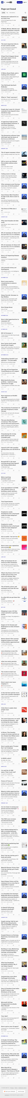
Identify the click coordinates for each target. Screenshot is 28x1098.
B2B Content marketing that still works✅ (10, 844)
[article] (14, 21)
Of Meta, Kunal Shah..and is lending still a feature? (10, 74)
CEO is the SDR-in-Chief (7, 166)
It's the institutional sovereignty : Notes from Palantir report (9, 48)
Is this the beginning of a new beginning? (8, 21)
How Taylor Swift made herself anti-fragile (8, 344)
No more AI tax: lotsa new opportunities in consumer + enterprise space (8, 453)
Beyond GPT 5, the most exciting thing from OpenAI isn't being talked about (10, 463)
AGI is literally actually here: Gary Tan (10, 154)
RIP (2, 210)
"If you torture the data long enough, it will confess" (10, 335)
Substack (7, 1095)
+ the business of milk (6, 822)
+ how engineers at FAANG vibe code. (10, 385)
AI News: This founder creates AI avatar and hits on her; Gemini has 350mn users (10, 734)
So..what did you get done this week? (10, 598)
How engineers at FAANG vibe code (9, 396)
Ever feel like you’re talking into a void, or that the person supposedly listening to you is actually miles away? (10, 565)
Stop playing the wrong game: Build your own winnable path (8, 435)
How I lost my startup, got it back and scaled (9, 856)
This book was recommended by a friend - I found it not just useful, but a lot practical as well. (10, 287)
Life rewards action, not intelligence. (10, 271)
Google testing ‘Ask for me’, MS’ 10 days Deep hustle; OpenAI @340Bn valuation (9, 923)
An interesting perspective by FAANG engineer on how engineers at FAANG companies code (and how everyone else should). (10, 400)
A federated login (5, 467)
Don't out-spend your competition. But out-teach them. (9, 847)
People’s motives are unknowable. (9, 538)
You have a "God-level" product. (9, 188)
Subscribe (19, 2)
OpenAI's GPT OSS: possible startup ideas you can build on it (10, 449)
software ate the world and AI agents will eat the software (10, 141)
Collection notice (22, 1087)
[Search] (25, 12)
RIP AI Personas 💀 (7, 333)
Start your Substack (10, 1091)
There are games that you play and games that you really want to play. (9, 439)
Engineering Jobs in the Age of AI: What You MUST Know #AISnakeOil (10, 1055)
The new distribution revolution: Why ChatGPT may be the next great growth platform (10, 421)
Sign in (25, 2)
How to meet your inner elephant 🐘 (8, 683)
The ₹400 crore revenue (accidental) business (8, 819)
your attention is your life (9, 651)
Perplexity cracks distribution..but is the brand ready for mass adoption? (10, 513)
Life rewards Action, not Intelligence (8, 268)
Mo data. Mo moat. (6, 760)
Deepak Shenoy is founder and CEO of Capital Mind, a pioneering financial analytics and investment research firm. (10, 941)
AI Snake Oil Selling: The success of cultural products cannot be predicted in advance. (10, 1041)
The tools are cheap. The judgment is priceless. (10, 617)
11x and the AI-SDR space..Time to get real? (8, 771)
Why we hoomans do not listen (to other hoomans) (9, 561)
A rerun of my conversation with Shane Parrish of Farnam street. (9, 299)
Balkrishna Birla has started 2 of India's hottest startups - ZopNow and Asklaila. (10, 899)
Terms (16, 1087)
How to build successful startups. (9, 796)
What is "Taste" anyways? (9, 97)
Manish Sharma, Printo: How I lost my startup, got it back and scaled (10, 869)
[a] (24, 58)
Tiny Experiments (7, 501)
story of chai (4, 309)
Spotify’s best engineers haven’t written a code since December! (9, 176)
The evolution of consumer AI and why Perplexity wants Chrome (10, 409)
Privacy (12, 1087)
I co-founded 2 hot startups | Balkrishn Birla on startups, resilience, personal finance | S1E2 (10, 895)
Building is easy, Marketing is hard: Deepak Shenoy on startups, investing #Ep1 (10, 950)
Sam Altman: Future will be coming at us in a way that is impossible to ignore (10, 883)
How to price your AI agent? (10, 1026)
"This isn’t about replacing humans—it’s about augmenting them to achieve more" (10, 1073)
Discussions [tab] (12, 12)
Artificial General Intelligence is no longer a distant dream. (9, 724)
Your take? (4, 1016)
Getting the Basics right (7, 911)
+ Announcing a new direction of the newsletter (10, 1008)
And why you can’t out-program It (9, 99)
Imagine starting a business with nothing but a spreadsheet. (9, 493)
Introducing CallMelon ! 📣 (7, 601)
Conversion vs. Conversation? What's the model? (10, 1029)
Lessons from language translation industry (9, 259)
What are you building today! (8, 362)
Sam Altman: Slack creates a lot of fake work (9, 225)
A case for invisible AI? (6, 774)
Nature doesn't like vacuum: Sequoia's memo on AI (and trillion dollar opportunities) (10, 640)
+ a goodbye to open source (8, 480)
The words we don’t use (8, 672)
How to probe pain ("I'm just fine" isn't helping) (9, 747)
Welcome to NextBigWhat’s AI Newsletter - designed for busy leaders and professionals (8, 738)
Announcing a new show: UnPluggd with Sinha (9, 977)
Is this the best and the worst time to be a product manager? (10, 693)
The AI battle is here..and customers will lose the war (10, 587)
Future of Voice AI (7, 781)
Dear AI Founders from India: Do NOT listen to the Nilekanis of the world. (10, 990)
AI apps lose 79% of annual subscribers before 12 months (8, 127)
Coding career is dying (8, 174)
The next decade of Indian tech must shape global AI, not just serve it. (10, 994)
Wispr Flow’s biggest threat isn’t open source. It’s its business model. (10, 57)
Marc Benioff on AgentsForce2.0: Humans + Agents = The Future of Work (10, 1069)
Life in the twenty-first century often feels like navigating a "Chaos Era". (10, 750)
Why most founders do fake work (10, 221)
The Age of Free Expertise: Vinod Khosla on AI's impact (10, 370)
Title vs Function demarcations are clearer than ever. (9, 697)
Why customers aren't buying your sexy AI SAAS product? (10, 185)
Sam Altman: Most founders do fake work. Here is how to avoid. (10, 196)
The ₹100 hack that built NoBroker (8, 86)
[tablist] (8, 12)
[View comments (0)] (8, 25)
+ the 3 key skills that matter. (8, 373)
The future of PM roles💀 (9, 208)
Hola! (2, 711)
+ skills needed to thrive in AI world (10, 886)
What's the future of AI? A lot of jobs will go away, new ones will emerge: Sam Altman (10, 574)
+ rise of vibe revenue (6, 644)
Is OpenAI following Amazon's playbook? (7, 908)
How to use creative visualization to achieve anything (9, 283)
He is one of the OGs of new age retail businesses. (10, 873)
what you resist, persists (9, 661)
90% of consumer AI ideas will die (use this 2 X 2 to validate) (10, 233)
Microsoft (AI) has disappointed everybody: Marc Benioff (9, 1004)
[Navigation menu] (3, 2)
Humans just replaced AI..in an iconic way (9, 17)
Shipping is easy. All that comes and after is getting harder (9, 612)
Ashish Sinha (8, 23)
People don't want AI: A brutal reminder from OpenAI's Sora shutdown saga (10, 111)
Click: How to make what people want (9, 708)
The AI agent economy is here (10, 152)
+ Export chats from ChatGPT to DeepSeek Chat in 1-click (9, 927)
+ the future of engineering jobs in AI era (10, 1046)
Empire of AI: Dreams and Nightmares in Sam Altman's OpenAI (10, 626)
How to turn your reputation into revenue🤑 (10, 546)
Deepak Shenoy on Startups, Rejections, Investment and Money (10, 936)
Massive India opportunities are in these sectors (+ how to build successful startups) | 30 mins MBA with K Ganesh (10, 793)
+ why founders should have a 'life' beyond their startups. (9, 859)
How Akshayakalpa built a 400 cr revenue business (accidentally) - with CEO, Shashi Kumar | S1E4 (9, 831)
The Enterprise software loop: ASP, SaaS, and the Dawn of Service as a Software (10, 137)
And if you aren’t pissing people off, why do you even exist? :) (10, 1018)
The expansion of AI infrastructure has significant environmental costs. (10, 630)
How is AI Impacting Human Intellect (10, 256)
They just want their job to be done (9, 114)
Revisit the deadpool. (6, 323)
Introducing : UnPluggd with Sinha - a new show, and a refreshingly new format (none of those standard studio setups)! (10, 980)
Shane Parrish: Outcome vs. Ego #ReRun (9, 296)
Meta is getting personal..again (6, 478)
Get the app (21, 1091)
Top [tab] (7, 12)
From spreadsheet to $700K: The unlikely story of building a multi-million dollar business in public (9, 489)
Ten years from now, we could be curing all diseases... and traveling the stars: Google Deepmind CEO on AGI (10, 720)
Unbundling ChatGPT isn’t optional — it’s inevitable (9, 359)
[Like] (2, 66)
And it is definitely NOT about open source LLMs (10, 968)
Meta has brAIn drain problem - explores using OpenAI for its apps (9, 381)
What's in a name (5, 517)
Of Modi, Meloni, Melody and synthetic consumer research (10, 29)
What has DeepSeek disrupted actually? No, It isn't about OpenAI (9, 964)
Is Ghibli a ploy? (6, 758)
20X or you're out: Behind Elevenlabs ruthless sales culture (9, 163)
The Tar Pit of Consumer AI (7, 248)
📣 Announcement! (6, 685)
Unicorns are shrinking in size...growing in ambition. (7, 811)
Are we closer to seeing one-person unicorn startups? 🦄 (10, 807)
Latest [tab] (3, 12)
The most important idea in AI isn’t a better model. (9, 44)
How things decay (6, 307)
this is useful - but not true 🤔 (10, 536)
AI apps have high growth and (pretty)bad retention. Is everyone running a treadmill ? (10, 123)
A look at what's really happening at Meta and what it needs (10, 77)
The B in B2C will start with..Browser (10, 413)
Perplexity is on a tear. (6, 529)
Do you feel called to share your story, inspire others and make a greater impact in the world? (10, 549)
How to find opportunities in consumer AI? (10, 320)
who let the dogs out (6, 590)
